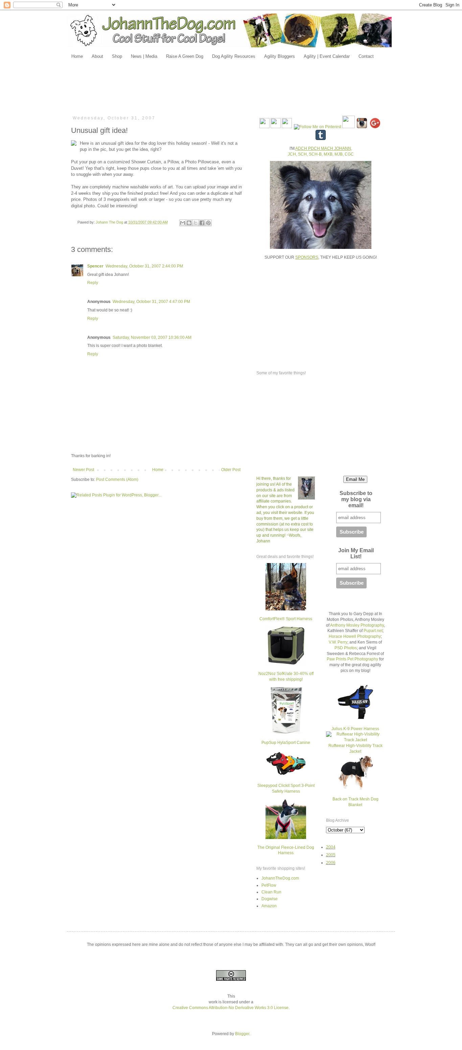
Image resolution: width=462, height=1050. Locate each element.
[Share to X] (195, 222)
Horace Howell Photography (355, 636)
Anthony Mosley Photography (357, 625)
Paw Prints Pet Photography (352, 659)
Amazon (269, 906)
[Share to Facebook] (202, 222)
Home (157, 469)
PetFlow (268, 885)
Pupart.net (373, 630)
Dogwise (269, 898)
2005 (331, 855)
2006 (331, 862)
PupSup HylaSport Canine (285, 742)
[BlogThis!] (189, 222)
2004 (331, 847)
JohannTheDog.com (280, 878)
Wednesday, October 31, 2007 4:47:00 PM (151, 301)
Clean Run (271, 892)
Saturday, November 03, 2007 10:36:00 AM (152, 337)
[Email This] (182, 222)
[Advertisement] (231, 87)
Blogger (242, 1033)
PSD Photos (345, 648)
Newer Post (83, 469)
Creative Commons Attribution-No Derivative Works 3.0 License (230, 1007)
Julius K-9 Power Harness (355, 728)
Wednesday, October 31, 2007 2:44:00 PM (144, 266)
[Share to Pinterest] (208, 222)
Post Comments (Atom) (117, 479)
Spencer (95, 266)
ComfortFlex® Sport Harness (285, 618)
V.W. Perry (338, 642)
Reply (92, 282)
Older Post (230, 469)
